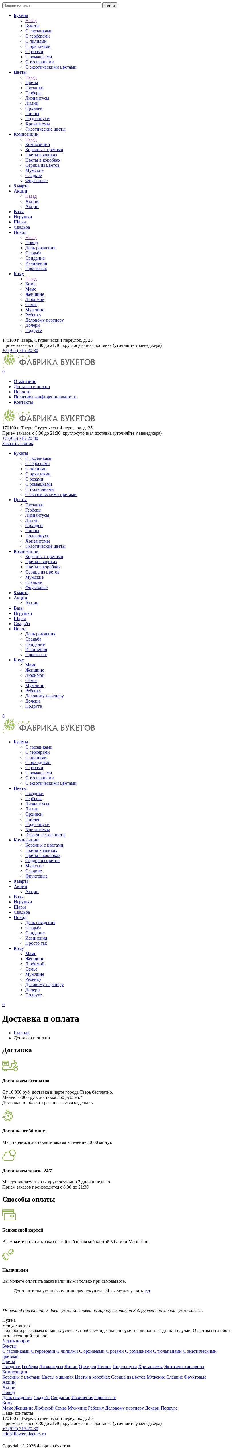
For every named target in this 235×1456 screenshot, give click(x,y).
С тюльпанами (39, 61)
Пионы (32, 113)
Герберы (33, 92)
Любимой (34, 299)
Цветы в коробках (42, 160)
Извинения (36, 263)
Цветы (20, 72)
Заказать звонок (17, 443)
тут (147, 1290)
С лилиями (36, 41)
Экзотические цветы (45, 129)
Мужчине (34, 309)
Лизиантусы (37, 98)
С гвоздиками (38, 30)
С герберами (37, 36)
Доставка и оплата (32, 386)
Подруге (33, 330)
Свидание (35, 258)
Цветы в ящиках (41, 154)
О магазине (25, 381)
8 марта (21, 185)
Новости (22, 391)
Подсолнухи (37, 118)
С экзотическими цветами (51, 67)
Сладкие (33, 175)
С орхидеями (38, 46)
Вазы (19, 211)
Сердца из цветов (42, 165)
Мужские (34, 170)
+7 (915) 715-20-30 (20, 350)
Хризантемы (37, 123)
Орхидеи (34, 108)
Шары (20, 221)
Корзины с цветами (44, 149)
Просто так (36, 268)
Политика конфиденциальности (45, 396)
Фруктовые (36, 180)
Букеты (21, 15)
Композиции (26, 134)
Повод (20, 232)
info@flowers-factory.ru (24, 1433)
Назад (31, 20)
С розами (34, 51)
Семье (31, 304)
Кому (19, 273)
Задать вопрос (16, 1340)
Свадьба (22, 227)
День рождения (40, 247)
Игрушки (23, 216)
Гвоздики (34, 87)
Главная (21, 1032)
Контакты (23, 402)
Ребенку (33, 314)
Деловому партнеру (44, 320)
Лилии (31, 103)
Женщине (34, 294)
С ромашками (38, 56)
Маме (30, 289)
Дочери (32, 325)
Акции (20, 190)
